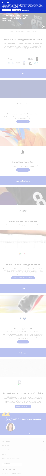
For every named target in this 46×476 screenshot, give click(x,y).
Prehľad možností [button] (26, 10)
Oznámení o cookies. (15, 7)
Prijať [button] (6, 10)
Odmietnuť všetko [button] (17, 10)
